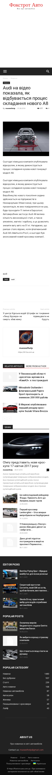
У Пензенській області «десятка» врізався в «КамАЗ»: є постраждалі (33, 377)
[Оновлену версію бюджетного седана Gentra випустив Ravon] (10, 626)
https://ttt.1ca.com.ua (26, 352)
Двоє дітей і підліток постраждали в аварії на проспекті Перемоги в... (32, 541)
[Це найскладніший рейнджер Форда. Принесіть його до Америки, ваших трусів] (10, 498)
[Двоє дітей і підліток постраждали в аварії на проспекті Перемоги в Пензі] (10, 542)
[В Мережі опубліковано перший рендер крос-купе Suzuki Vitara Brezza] (10, 408)
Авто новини (33, 757)
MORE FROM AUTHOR (36, 366)
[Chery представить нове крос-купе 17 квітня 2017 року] (26, 446)
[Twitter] (12, 115)
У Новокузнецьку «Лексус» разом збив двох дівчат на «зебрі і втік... (33, 527)
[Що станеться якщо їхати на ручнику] (10, 655)
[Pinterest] (19, 115)
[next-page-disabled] (9, 418)
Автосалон (35, 760)
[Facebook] (6, 115)
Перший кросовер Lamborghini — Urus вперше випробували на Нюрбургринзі (34, 512)
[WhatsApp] (26, 115)
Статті (22, 757)
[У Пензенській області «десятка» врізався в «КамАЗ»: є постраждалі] (10, 377)
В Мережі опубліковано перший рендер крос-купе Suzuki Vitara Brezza (33, 408)
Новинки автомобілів (19, 760)
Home (5, 78)
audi (13, 279)
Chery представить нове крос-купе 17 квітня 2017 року (24, 464)
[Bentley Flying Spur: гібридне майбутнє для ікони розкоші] (10, 575)
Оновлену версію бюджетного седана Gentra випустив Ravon (33, 626)
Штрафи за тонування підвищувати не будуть (38, 316)
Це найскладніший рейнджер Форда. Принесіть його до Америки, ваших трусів (34, 498)
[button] (5, 71)
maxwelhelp (10, 108)
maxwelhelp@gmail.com (31, 749)
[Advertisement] (26, 40)
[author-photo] (26, 344)
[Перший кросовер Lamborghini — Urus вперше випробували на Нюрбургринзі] (10, 513)
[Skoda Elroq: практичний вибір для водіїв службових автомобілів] (10, 603)
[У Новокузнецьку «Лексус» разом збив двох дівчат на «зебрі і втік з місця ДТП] (10, 528)
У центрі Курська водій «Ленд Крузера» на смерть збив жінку (14, 316)
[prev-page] (4, 418)
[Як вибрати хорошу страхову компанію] (10, 641)
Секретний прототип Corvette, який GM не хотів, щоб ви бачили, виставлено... (34, 588)
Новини (14, 78)
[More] (32, 115)
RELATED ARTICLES (14, 366)
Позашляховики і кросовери (18, 763)
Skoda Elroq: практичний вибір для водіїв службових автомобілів (33, 602)
